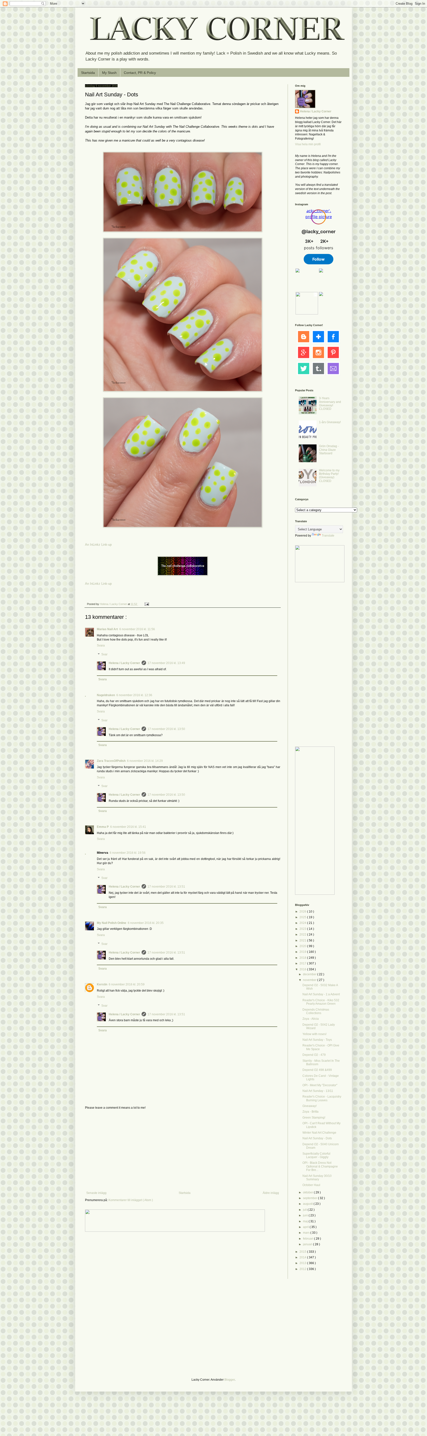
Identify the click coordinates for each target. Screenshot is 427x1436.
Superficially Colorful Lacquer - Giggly (316, 1155)
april (306, 1227)
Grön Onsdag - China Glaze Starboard (329, 449)
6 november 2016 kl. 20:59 (127, 984)
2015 (303, 1251)
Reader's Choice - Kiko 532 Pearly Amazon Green (320, 1002)
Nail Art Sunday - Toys (317, 1039)
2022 (303, 934)
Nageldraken (106, 695)
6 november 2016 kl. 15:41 (128, 827)
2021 (303, 940)
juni (306, 1215)
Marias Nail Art (107, 629)
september (310, 1198)
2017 (303, 963)
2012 (303, 1269)
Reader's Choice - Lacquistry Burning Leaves (321, 1098)
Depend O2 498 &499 (317, 1070)
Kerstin (102, 984)
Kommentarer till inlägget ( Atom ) (130, 1200)
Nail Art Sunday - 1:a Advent (321, 994)
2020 (303, 946)
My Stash (109, 73)
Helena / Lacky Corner (114, 604)
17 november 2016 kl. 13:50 (166, 729)
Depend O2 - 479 (314, 1055)
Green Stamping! (313, 1117)
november (310, 980)
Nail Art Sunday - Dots (317, 1138)
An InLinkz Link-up (98, 544)
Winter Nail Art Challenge (319, 1132)
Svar (104, 654)
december (310, 974)
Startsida (88, 73)
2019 (303, 952)
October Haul (311, 1185)
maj (306, 1221)
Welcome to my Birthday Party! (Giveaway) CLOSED (329, 476)
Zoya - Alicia (310, 1018)
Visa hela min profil (308, 144)
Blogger (229, 1379)
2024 (303, 923)
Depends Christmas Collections (315, 1011)
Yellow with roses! (314, 1034)
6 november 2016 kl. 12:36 (134, 695)
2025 (303, 917)
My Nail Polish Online (111, 923)
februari (308, 1238)
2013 (303, 1263)
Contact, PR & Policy (140, 73)
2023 (303, 929)
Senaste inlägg (96, 1193)
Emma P (103, 827)
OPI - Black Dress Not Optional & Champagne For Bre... (320, 1166)
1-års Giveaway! (330, 422)
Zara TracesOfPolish (111, 761)
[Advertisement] (182, 1150)
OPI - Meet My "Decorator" (319, 1085)
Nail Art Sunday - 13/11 (317, 1091)
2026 (303, 911)
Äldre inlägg (271, 1193)
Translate (328, 535)
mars (306, 1232)
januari (308, 1244)
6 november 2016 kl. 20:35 (146, 923)
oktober (308, 1192)
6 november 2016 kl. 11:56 (137, 629)
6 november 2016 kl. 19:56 (128, 852)
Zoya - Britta (310, 1111)
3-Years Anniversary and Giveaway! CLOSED (330, 403)
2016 (303, 969)
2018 (303, 957)
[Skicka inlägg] (146, 604)
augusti (308, 1204)
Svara (101, 645)
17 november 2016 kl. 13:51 (166, 886)
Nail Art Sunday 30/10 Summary (317, 1177)
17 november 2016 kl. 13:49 (166, 663)
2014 (303, 1257)
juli (305, 1209)
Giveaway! (309, 1106)
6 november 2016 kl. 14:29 (145, 761)
